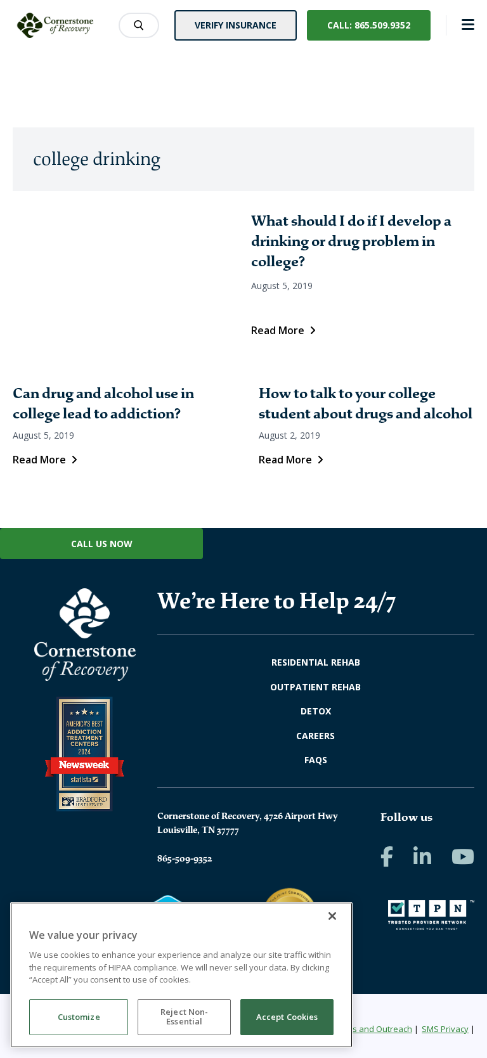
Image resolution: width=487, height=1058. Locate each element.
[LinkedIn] (422, 856)
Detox (316, 711)
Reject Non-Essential (184, 1017)
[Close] (332, 916)
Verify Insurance (235, 25)
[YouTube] (462, 856)
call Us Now (102, 544)
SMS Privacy (445, 1029)
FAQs (315, 760)
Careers (315, 736)
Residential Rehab (315, 662)
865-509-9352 (184, 858)
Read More (277, 330)
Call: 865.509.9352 (368, 25)
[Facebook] (386, 856)
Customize (79, 1017)
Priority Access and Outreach (356, 1029)
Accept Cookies (287, 1017)
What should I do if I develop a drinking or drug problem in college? (351, 241)
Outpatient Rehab (315, 687)
